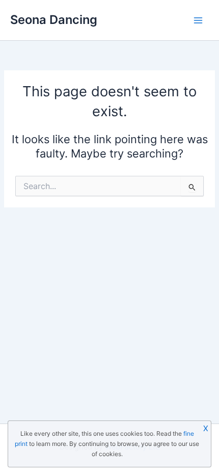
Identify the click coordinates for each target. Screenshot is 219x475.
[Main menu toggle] (198, 20)
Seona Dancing (53, 19)
